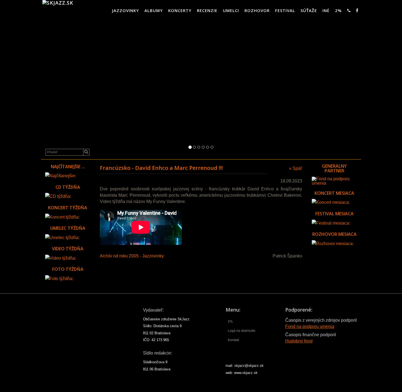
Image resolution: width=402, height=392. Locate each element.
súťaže (309, 10)
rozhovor (257, 10)
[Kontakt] (349, 10)
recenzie (207, 10)
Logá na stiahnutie (241, 331)
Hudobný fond (299, 341)
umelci (231, 10)
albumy (153, 10)
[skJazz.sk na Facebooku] (357, 10)
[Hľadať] (86, 152)
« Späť (295, 168)
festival (285, 10)
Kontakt (233, 340)
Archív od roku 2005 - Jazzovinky (132, 256)
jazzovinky (125, 10)
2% (338, 10)
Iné (326, 10)
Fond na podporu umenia (309, 326)
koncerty (179, 10)
